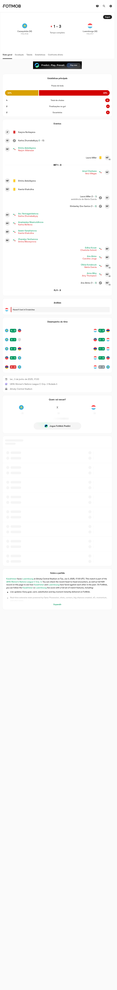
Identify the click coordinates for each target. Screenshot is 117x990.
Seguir (107, 17)
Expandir (57, 604)
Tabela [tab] (29, 55)
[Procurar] (104, 6)
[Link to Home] (11, 6)
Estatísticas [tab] (40, 55)
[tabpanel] (57, 311)
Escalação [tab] (19, 55)
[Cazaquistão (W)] (21, 409)
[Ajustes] (110, 6)
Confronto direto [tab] (55, 55)
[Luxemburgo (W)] (93, 409)
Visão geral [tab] (7, 55)
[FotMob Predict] (57, 65)
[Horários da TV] (97, 6)
